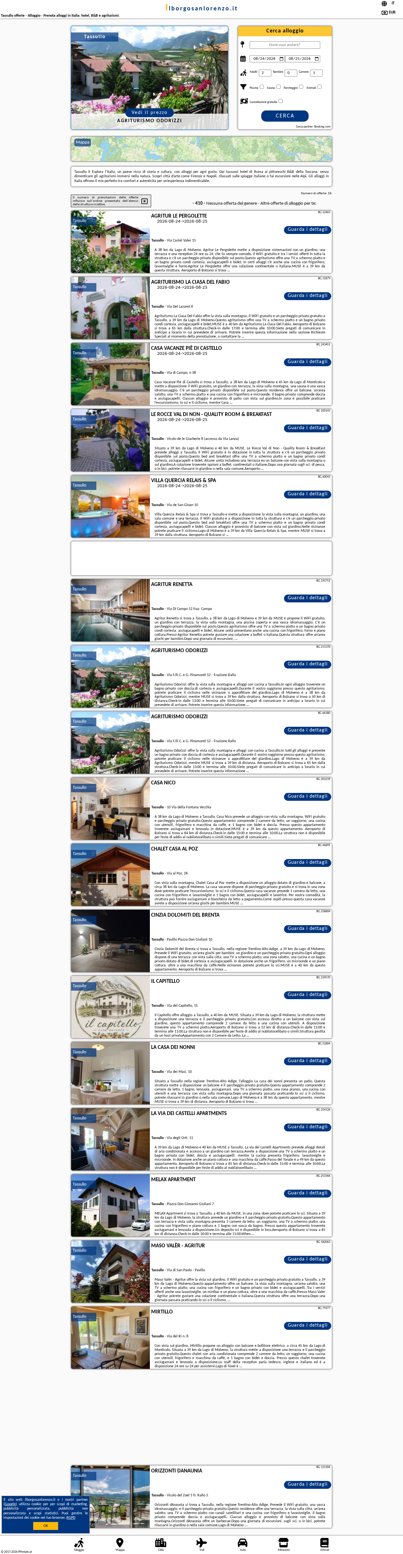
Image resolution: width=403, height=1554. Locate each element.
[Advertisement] (201, 1418)
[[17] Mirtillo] (110, 1337)
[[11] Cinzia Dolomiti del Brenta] (110, 941)
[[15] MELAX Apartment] (110, 1205)
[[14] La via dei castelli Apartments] (110, 1139)
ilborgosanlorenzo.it (201, 9)
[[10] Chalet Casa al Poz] (110, 875)
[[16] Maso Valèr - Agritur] (110, 1271)
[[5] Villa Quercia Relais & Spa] (110, 506)
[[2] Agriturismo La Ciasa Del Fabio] (110, 308)
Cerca (285, 116)
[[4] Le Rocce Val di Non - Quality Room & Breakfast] (110, 440)
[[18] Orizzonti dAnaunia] (110, 1497)
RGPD (70, 1518)
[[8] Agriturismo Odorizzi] (110, 742)
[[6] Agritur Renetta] (110, 610)
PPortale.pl (25, 1552)
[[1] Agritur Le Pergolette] (110, 242)
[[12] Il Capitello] (110, 1007)
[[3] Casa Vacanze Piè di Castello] (110, 374)
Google (10, 1504)
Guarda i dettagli (308, 229)
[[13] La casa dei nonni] (110, 1073)
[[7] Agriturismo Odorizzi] (110, 676)
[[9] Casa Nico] (110, 808)
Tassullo (79, 221)
